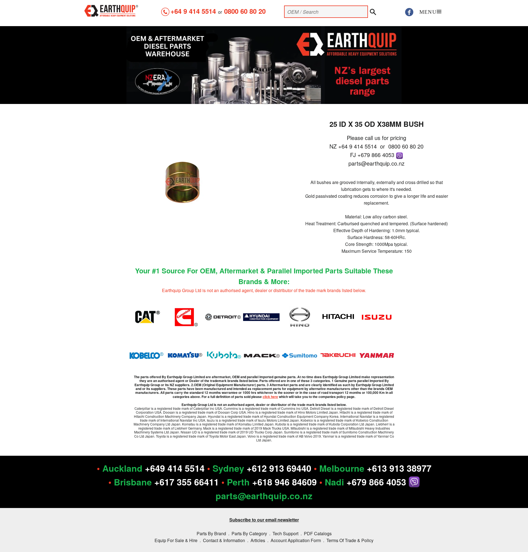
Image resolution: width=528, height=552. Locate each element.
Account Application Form (296, 540)
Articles (258, 540)
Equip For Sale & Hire (176, 540)
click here (270, 396)
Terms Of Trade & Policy (349, 540)
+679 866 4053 (377, 155)
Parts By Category (249, 533)
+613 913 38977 (399, 468)
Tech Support (285, 533)
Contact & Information (224, 540)
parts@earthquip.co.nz (376, 163)
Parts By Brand (211, 533)
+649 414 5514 (175, 468)
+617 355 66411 (186, 482)
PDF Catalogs (318, 533)
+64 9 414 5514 (193, 11)
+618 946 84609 (284, 482)
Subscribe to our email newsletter (264, 520)
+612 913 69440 (279, 468)
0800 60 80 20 (245, 11)
